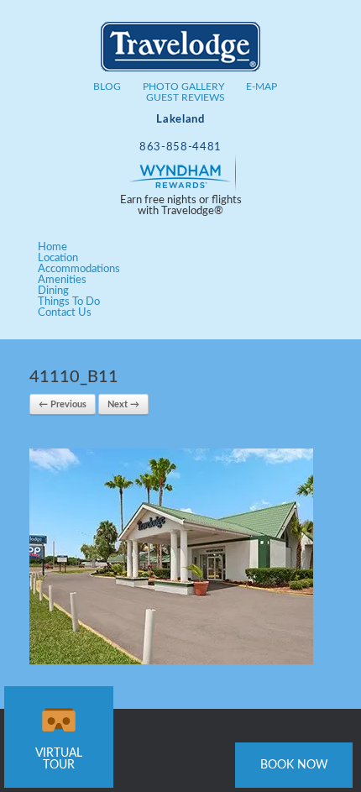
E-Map (261, 86)
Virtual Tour (58, 759)
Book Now (294, 765)
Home (52, 247)
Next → (123, 404)
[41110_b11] (171, 661)
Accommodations (79, 269)
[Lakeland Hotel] (180, 55)
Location (58, 258)
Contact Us (65, 312)
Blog (107, 86)
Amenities (62, 280)
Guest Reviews (185, 97)
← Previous (62, 404)
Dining (53, 291)
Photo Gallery (183, 86)
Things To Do (69, 301)
